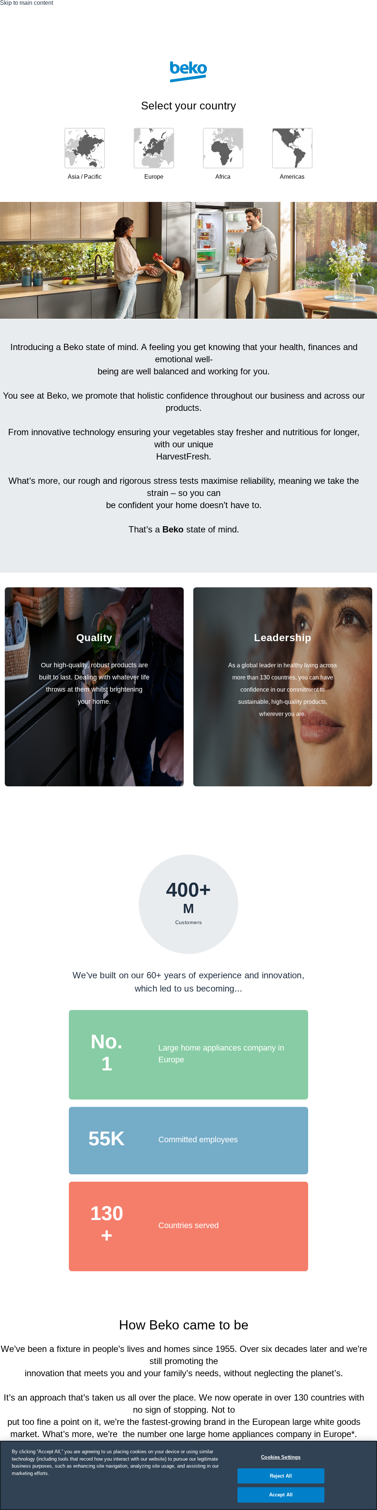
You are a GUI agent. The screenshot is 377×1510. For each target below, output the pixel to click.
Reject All (281, 1476)
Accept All (281, 1494)
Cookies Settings (280, 1457)
